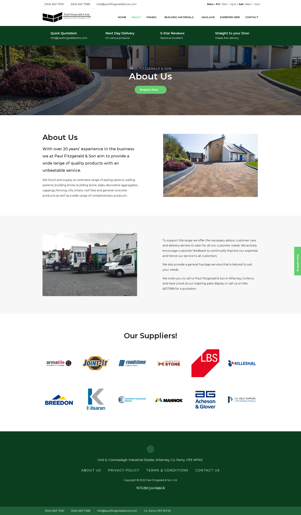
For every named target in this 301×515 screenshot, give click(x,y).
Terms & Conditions (167, 470)
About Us (91, 470)
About (136, 17)
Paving (151, 17)
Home (122, 17)
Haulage (208, 17)
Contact (251, 17)
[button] (151, 90)
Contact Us (207, 470)
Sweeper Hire (230, 17)
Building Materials (179, 17)
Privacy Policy (123, 470)
